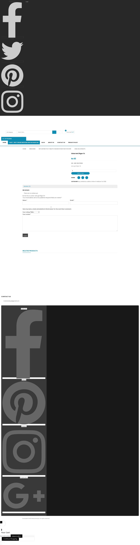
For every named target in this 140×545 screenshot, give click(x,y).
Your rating (26, 212)
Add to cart (80, 173)
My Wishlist (59, 132)
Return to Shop (16, 536)
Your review (27, 214)
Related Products (30, 251)
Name (25, 200)
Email (72, 200)
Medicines (32, 149)
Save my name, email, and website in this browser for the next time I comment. (47, 209)
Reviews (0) (27, 186)
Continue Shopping (10, 539)
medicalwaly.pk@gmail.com (11, 301)
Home (24, 149)
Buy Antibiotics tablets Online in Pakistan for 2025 (55, 149)
